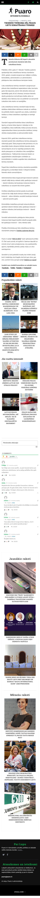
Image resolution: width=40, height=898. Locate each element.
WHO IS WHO (16, 239)
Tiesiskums (13, 21)
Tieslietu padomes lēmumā (25, 231)
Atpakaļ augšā (19, 892)
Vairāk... (20, 850)
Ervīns (13, 536)
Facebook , (5, 268)
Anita (13, 502)
